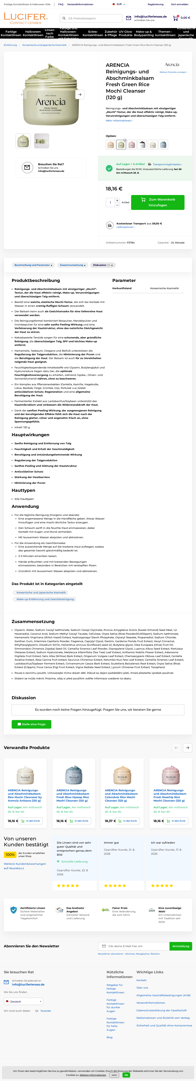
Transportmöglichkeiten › (167, 164)
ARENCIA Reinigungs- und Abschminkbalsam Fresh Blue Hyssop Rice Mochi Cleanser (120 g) (72, 796)
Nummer (110, 202)
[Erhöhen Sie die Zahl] (117, 200)
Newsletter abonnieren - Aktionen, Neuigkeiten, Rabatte (129, 953)
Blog (110, 1037)
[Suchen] (64, 18)
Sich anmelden (179, 4)
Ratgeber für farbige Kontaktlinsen (115, 988)
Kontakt (141, 980)
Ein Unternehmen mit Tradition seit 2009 (169, 918)
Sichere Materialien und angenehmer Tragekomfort (32, 915)
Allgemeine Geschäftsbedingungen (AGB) (163, 995)
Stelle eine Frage (33, 724)
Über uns (142, 987)
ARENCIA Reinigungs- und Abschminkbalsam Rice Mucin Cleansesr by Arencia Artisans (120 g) (25, 796)
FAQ (60, 4)
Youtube (45, 1010)
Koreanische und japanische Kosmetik (44, 45)
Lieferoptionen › (126, 227)
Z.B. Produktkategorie (82, 18)
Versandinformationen (80, 4)
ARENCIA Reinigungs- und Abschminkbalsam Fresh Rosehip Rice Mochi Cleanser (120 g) (170, 796)
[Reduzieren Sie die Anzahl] (117, 204)
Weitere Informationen (93, 1075)
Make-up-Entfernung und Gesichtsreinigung (45, 599)
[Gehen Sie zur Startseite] (26, 18)
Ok (126, 1075)
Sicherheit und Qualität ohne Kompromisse (164, 1025)
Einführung (10, 45)
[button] (79, 94)
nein (114, 1075)
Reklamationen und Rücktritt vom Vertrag (163, 1017)
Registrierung (155, 4)
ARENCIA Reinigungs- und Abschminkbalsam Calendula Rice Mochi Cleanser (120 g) (121, 796)
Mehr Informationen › (119, 120)
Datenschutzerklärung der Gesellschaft (161, 1010)
